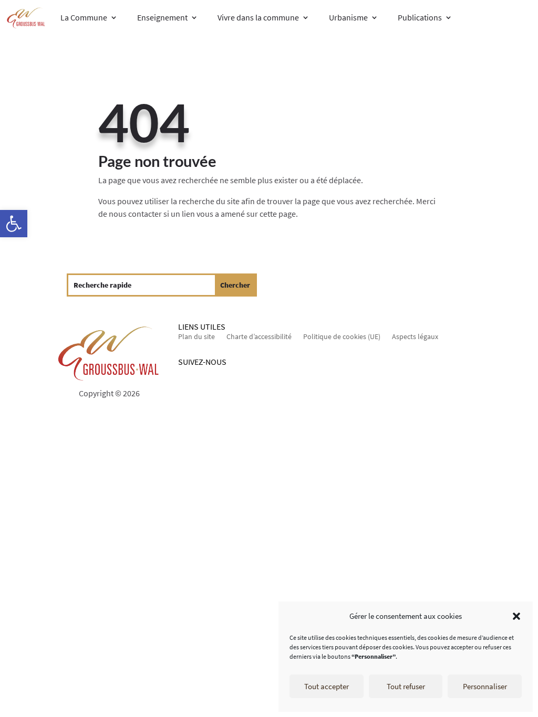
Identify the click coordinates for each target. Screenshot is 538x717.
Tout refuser (406, 686)
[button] (516, 616)
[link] (13, 223)
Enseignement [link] (162, 17)
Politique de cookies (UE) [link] (341, 337)
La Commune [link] (83, 17)
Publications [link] (420, 17)
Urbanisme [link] (348, 17)
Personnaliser (485, 686)
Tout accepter (326, 686)
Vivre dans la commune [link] (258, 17)
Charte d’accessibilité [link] (259, 337)
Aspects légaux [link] (415, 337)
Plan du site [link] (196, 337)
